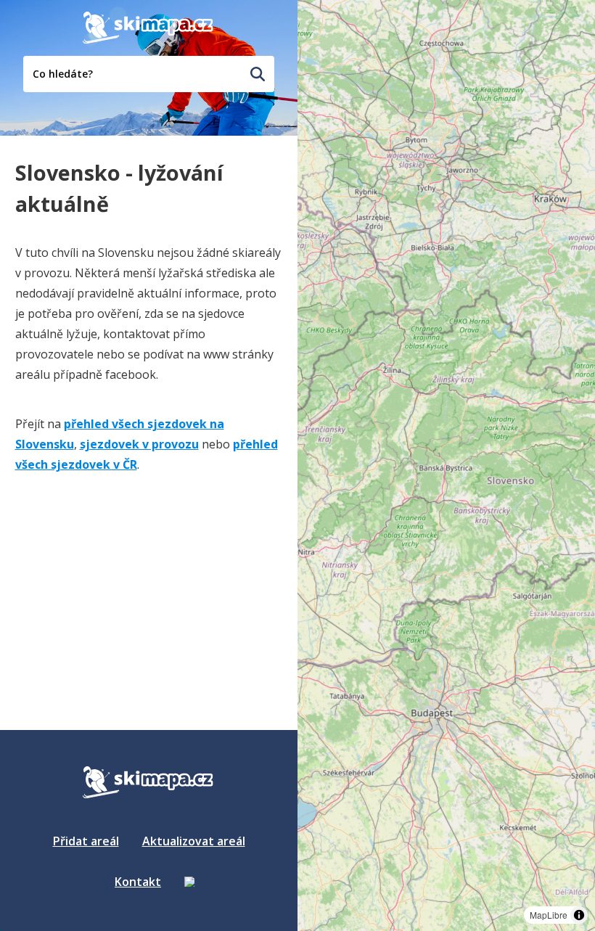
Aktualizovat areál (193, 841)
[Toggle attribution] (579, 915)
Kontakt (138, 882)
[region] (446, 465)
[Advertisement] (124, 577)
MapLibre (548, 915)
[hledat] (257, 74)
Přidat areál (86, 841)
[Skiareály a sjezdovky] (189, 882)
